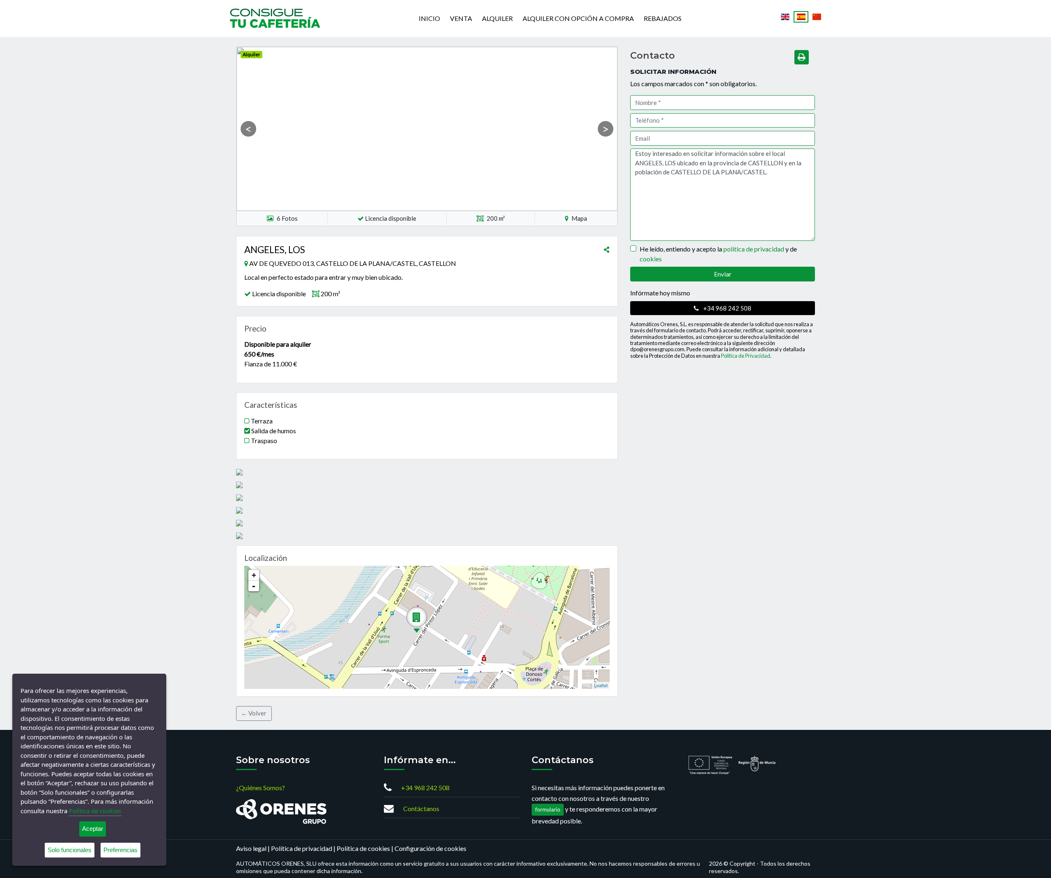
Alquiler (497, 18)
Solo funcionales (70, 849)
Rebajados (663, 18)
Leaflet (601, 685)
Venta (461, 18)
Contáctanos (421, 808)
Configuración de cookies (430, 848)
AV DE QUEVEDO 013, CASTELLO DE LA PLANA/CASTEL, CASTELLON (352, 263)
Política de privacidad (301, 848)
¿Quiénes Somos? (260, 787)
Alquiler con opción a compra (578, 18)
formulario (547, 809)
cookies (651, 259)
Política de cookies (363, 848)
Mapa (578, 218)
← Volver (253, 713)
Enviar (723, 274)
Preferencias (120, 849)
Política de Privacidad (745, 355)
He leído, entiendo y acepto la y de (718, 254)
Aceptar (92, 828)
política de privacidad (753, 249)
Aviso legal (251, 848)
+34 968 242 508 (726, 308)
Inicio (429, 18)
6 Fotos (287, 218)
